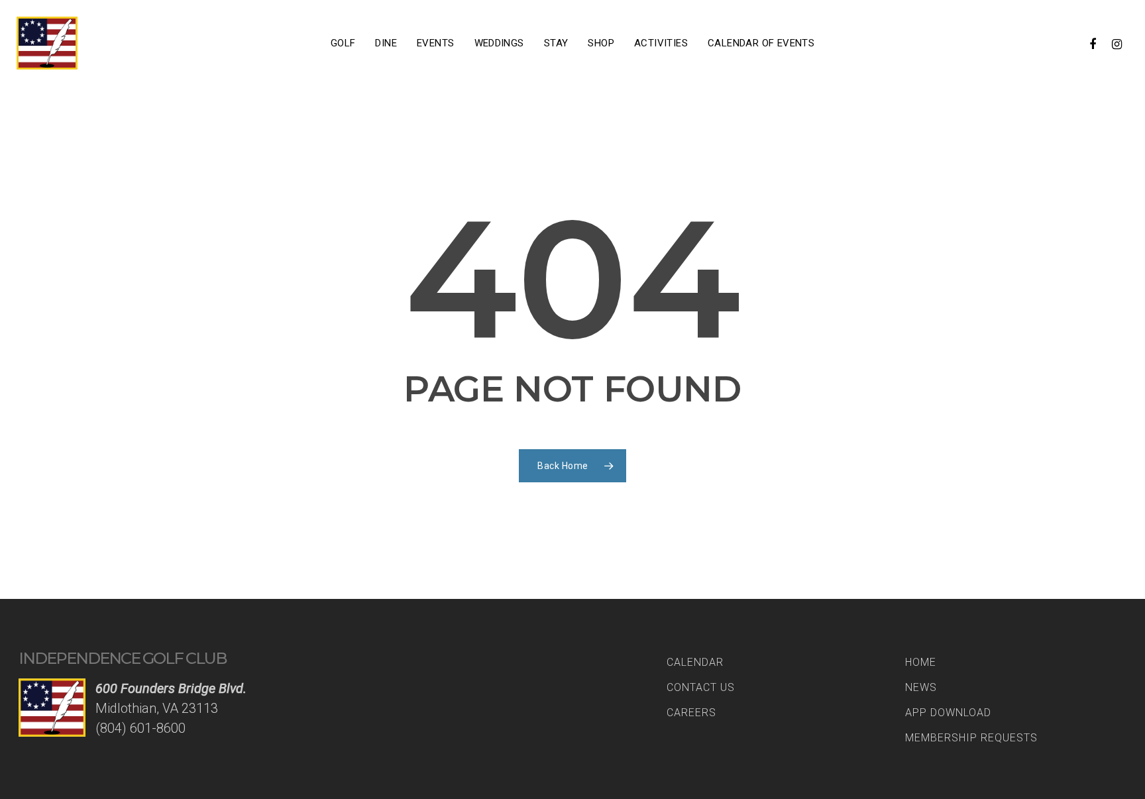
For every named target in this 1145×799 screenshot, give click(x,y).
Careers (691, 712)
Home (920, 662)
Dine (386, 43)
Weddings (499, 43)
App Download (948, 712)
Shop (601, 43)
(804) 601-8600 (140, 728)
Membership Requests (971, 737)
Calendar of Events (761, 43)
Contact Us (701, 687)
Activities (661, 43)
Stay (556, 43)
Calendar (695, 662)
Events (435, 43)
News (921, 687)
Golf (343, 43)
